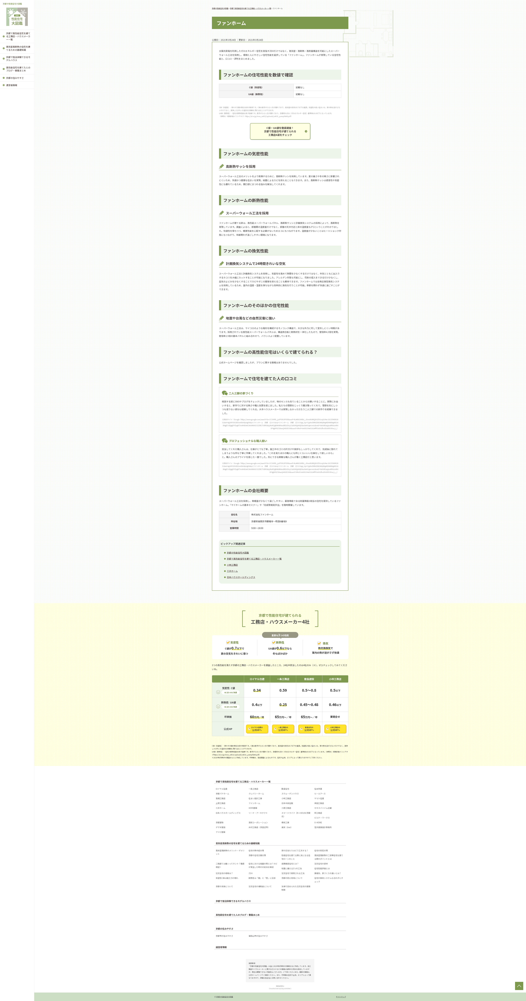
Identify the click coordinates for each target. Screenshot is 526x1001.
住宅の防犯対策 (321, 850)
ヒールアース (320, 793)
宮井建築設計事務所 (15, 246)
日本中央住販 (12, 118)
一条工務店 (253, 788)
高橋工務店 (220, 798)
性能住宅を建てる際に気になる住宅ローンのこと (295, 857)
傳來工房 (9, 212)
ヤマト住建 (10, 98)
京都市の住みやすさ (224, 936)
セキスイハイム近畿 (15, 151)
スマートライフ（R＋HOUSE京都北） (16, 177)
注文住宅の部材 (13, 122)
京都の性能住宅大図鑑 (12, 3)
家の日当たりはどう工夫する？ (294, 850)
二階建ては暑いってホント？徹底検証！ (17, 93)
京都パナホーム (222, 793)
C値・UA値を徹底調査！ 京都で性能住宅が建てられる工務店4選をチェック (280, 131)
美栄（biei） (11, 239)
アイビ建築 (10, 252)
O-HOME (9, 219)
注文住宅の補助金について (17, 220)
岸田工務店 (10, 124)
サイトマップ (341, 997)
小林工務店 (10, 91)
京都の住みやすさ (15, 77)
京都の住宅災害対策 (257, 855)
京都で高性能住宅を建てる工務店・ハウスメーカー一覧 (18, 36)
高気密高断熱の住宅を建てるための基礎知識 (18, 48)
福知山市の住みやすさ (258, 936)
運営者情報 (11, 85)
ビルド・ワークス (14, 192)
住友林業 (318, 788)
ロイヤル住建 (221, 788)
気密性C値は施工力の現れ (18, 177)
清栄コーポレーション (16, 206)
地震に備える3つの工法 (17, 129)
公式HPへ (257, 729)
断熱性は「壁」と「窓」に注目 (17, 186)
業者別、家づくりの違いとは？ (17, 168)
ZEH (7, 149)
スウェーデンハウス (290, 793)
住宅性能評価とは (14, 136)
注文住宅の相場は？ (15, 142)
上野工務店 (10, 104)
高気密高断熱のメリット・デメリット (230, 852)
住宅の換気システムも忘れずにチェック (17, 203)
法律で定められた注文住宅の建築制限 (17, 231)
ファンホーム (12, 111)
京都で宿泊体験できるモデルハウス (18, 58)
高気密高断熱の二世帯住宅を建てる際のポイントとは (328, 857)
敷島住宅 (285, 788)
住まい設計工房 (255, 798)
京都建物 (9, 199)
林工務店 (9, 186)
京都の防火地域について (17, 194)
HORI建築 (10, 138)
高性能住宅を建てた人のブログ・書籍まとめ (18, 69)
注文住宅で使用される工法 (17, 158)
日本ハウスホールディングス (17, 160)
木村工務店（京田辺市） (17, 232)
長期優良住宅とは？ (15, 116)
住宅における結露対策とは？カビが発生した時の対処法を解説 (17, 105)
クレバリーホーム (256, 793)
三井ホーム (10, 131)
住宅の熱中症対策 (256, 850)
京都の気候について (15, 212)
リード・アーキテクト (16, 168)
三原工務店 (10, 144)
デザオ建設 (10, 226)
